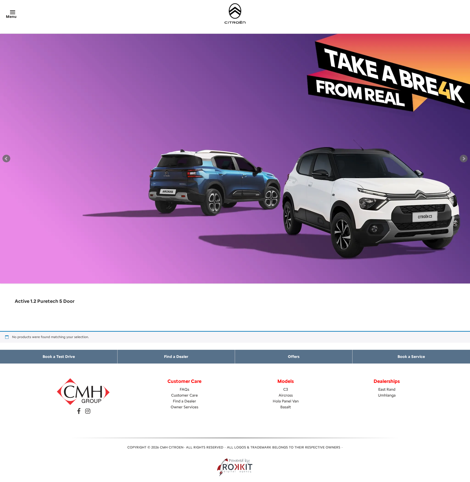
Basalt (285, 407)
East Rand (386, 389)
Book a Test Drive (59, 356)
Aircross (286, 395)
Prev (6, 159)
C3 (285, 389)
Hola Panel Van (286, 401)
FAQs (184, 389)
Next (464, 159)
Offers (293, 356)
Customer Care (184, 395)
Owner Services (184, 407)
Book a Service (411, 356)
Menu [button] (11, 16)
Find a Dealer (176, 356)
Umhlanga (387, 395)
